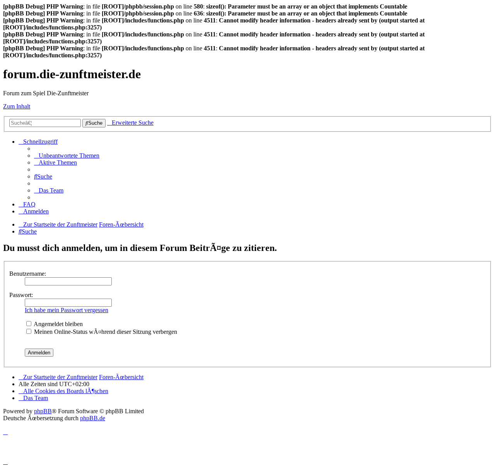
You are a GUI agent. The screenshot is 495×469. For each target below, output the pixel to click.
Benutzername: (27, 273)
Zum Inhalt (16, 106)
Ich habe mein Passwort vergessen (66, 310)
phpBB (43, 411)
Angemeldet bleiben (57, 324)
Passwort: (21, 295)
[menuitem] (66, 155)
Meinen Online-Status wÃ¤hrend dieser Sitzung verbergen (104, 331)
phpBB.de (92, 418)
